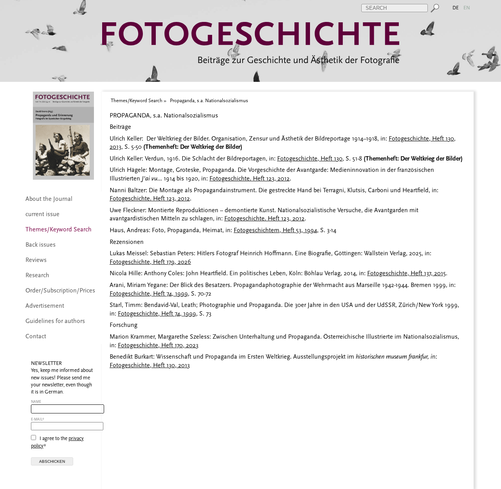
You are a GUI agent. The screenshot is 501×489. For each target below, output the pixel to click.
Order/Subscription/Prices (60, 290)
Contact (35, 336)
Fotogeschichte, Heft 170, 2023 (158, 345)
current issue (42, 214)
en (467, 8)
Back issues (40, 244)
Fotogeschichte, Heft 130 (309, 158)
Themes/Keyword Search (58, 229)
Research (37, 275)
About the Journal (48, 198)
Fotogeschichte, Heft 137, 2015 (406, 273)
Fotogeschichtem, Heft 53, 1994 (275, 230)
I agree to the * (57, 441)
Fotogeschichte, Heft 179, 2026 (150, 261)
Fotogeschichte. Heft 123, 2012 (249, 178)
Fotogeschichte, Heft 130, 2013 (150, 365)
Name (36, 401)
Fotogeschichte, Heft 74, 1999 (149, 293)
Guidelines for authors (55, 321)
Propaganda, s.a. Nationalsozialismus (209, 100)
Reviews (36, 259)
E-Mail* (37, 419)
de (456, 8)
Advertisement (44, 305)
